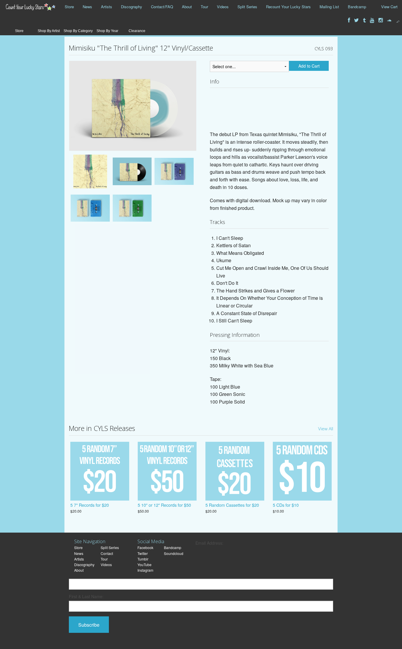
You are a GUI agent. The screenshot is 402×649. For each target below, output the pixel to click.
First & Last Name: (86, 596)
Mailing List (329, 6)
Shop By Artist (49, 31)
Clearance (137, 31)
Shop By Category (78, 31)
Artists (106, 6)
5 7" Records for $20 (89, 505)
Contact (107, 553)
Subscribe (88, 624)
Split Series (247, 6)
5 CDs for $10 (286, 505)
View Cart (389, 6)
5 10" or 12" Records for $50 (164, 505)
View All (325, 428)
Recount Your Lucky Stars (288, 6)
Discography (131, 6)
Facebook (145, 547)
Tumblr (142, 558)
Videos (223, 6)
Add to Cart (309, 66)
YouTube (144, 564)
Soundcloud (173, 553)
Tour (204, 6)
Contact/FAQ (162, 6)
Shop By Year (107, 31)
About (187, 6)
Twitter (142, 553)
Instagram (145, 570)
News (87, 6)
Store (69, 6)
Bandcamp (357, 6)
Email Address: (209, 543)
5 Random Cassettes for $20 (232, 505)
